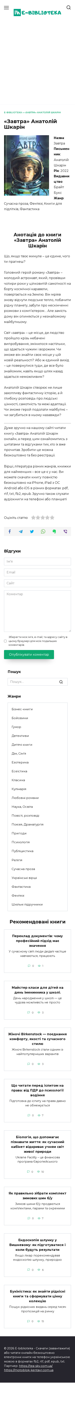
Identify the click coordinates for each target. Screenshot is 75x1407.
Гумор (16, 727)
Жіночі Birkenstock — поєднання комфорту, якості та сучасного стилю (37, 1039)
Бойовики (20, 718)
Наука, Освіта (22, 807)
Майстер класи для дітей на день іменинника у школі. (37, 989)
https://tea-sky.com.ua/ (36, 1366)
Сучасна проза (23, 869)
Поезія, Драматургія (27, 824)
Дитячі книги (22, 745)
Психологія (21, 842)
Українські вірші (24, 878)
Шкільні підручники (27, 904)
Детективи (20, 736)
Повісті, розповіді (25, 815)
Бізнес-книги (22, 709)
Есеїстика (19, 771)
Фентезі (18, 895)
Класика (18, 780)
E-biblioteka (13, 112)
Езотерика (20, 762)
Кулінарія (19, 789)
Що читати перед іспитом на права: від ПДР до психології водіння (37, 1090)
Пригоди (19, 833)
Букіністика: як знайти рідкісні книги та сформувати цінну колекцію (37, 1296)
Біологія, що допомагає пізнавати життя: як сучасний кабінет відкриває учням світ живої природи (37, 1144)
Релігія (17, 860)
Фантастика (21, 887)
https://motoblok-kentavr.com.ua (28, 1370)
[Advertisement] (37, 61)
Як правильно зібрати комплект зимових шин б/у (37, 1195)
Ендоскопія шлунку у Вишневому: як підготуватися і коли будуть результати (37, 1244)
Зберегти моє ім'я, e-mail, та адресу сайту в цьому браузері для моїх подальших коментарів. (38, 640)
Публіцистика (22, 851)
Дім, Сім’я (19, 753)
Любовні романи (25, 798)
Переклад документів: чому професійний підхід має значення (37, 941)
